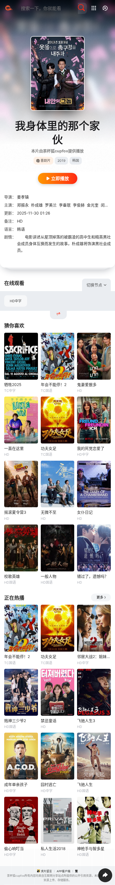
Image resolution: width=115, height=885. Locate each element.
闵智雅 (106, 205)
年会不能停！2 (53, 384)
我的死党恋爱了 (90, 448)
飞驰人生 (85, 784)
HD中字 (15, 301)
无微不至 (48, 512)
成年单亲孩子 (16, 784)
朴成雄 (37, 205)
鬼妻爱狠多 (87, 384)
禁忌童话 (48, 720)
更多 (100, 597)
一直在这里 (14, 448)
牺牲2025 (12, 384)
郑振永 (23, 205)
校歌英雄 (12, 576)
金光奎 (93, 205)
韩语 (21, 229)
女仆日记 (85, 512)
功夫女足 (48, 448)
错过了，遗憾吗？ (92, 576)
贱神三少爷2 (15, 720)
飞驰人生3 (86, 720)
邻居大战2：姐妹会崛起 (94, 656)
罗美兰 (51, 205)
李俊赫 (79, 205)
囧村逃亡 (48, 784)
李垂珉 (65, 205)
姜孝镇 (23, 197)
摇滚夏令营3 (15, 512)
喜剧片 (45, 160)
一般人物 (48, 576)
